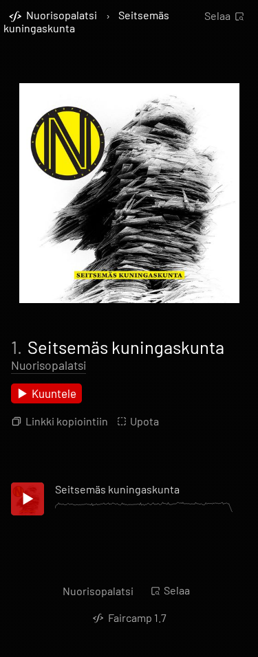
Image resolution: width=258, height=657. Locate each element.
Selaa (217, 15)
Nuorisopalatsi (48, 364)
